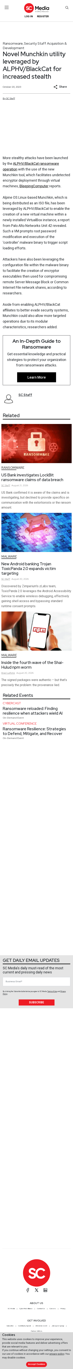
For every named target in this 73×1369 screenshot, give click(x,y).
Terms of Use (52, 991)
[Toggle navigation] (6, 7)
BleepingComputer (33, 186)
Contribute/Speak (24, 1326)
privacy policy (56, 1353)
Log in (29, 16)
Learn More (36, 377)
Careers (52, 1308)
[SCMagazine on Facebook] (28, 1290)
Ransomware (13, 43)
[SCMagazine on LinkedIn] (45, 1290)
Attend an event (41, 1326)
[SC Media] (36, 8)
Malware (9, 557)
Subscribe (36, 1002)
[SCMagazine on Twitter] (36, 1290)
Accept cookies (36, 1364)
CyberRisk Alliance (26, 1308)
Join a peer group (58, 1326)
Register (43, 16)
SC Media (11, 1308)
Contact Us (41, 1308)
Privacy (62, 1308)
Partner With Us (36, 1331)
